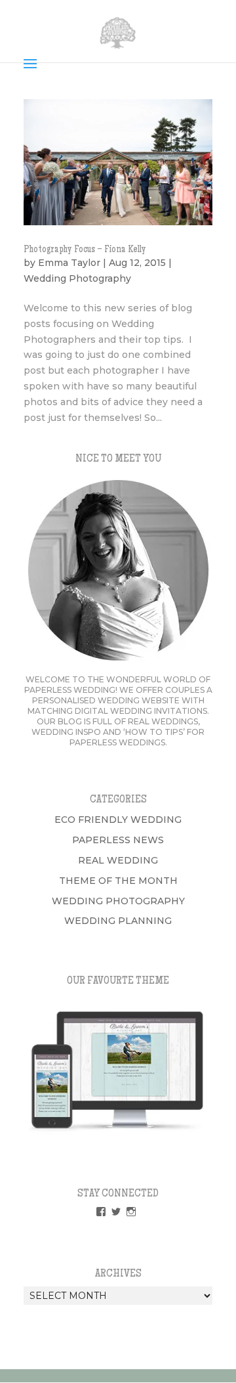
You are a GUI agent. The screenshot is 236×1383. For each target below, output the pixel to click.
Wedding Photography (77, 278)
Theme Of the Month (118, 881)
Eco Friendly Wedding (118, 819)
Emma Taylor (69, 263)
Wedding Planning (118, 921)
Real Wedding (118, 860)
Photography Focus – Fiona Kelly (85, 250)
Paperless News (118, 840)
